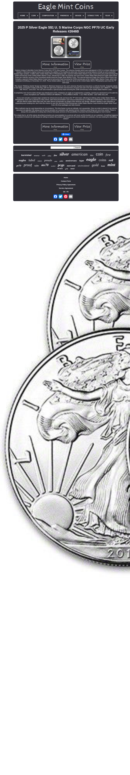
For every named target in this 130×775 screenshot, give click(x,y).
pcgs (61, 165)
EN (64, 192)
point (61, 161)
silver (64, 154)
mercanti (71, 165)
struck (60, 168)
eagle (91, 159)
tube (36, 165)
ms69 (43, 155)
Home (66, 177)
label (32, 160)
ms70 (44, 165)
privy (56, 161)
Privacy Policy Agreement (65, 185)
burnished (26, 155)
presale (48, 160)
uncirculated (83, 166)
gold (95, 165)
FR (68, 192)
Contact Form (66, 181)
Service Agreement (66, 188)
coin (99, 154)
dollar (49, 156)
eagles (22, 160)
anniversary (71, 160)
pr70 (19, 165)
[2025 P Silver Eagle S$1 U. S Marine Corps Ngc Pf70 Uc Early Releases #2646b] (65, 47)
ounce (40, 161)
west (72, 169)
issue (103, 166)
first (108, 154)
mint (111, 164)
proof (28, 165)
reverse (36, 156)
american (79, 154)
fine (55, 155)
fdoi (91, 155)
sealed (53, 166)
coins (102, 160)
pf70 (66, 169)
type (81, 160)
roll (111, 160)
